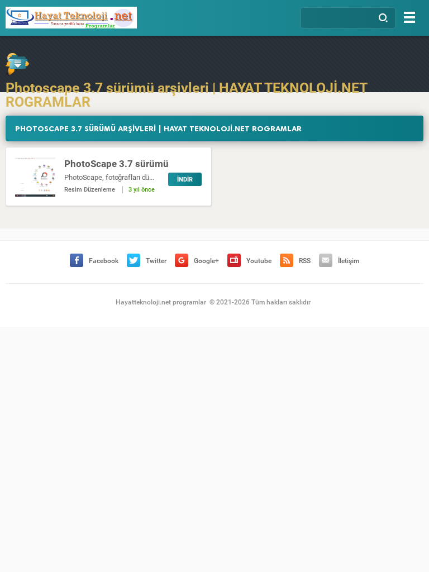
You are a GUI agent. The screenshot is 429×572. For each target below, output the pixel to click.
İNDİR (185, 179)
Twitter (156, 261)
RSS (305, 261)
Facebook (103, 261)
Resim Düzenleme (89, 190)
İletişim (348, 261)
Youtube (258, 261)
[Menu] (409, 17)
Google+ (206, 261)
